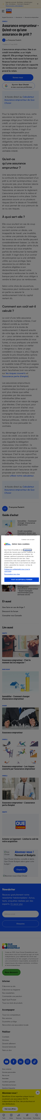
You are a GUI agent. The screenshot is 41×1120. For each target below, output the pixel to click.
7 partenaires (27, 550)
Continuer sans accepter (28, 539)
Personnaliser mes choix (12, 574)
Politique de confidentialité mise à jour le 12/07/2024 (17, 570)
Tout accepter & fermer (21, 579)
